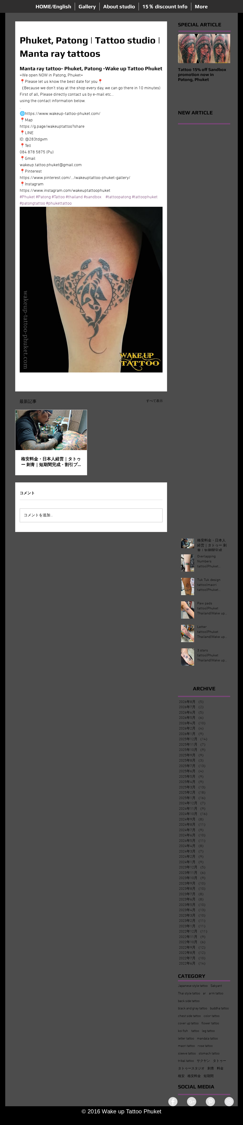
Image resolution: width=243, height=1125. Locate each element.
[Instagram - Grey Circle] (229, 1101)
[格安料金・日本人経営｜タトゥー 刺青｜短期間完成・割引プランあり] (51, 430)
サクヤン (203, 1061)
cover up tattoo (188, 1023)
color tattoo (212, 1016)
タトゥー (219, 1061)
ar (204, 994)
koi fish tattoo (188, 1031)
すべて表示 (154, 401)
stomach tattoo (209, 1054)
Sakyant (216, 986)
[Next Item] (222, 48)
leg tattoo (208, 1031)
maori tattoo (186, 1046)
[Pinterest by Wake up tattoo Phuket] (210, 1101)
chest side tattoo (189, 1016)
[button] (87, 6)
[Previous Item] (185, 48)
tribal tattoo (186, 1061)
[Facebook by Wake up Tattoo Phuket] (173, 1101)
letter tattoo (186, 1039)
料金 (220, 1069)
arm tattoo (216, 994)
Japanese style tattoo (193, 986)
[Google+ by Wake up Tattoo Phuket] (191, 1101)
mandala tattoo (207, 1039)
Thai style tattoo (189, 994)
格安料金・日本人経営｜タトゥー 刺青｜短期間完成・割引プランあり (51, 461)
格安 (181, 1076)
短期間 (209, 1076)
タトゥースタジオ (191, 1069)
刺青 (210, 1069)
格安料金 (194, 1076)
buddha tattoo (219, 1009)
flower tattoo (210, 1023)
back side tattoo (189, 1001)
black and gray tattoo (192, 1009)
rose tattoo (205, 1046)
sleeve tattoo (187, 1054)
